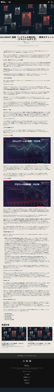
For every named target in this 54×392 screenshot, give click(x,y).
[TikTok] (30, 361)
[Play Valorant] (10, 2)
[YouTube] (27, 361)
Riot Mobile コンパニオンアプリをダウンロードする (27, 355)
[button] (15, 45)
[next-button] (51, 350)
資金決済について (27, 380)
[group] (27, 337)
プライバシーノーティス (27, 371)
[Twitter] (23, 361)
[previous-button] (49, 350)
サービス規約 (27, 374)
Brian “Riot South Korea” (9, 314)
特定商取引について (27, 377)
